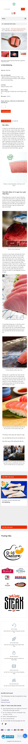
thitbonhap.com (18, 741)
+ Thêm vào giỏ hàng (6, 111)
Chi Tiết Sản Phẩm (6, 121)
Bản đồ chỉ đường (6, 702)
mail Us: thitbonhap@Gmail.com (10, 716)
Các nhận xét (15, 121)
